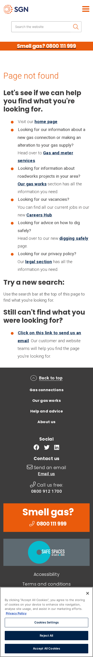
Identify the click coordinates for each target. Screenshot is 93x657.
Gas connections (46, 390)
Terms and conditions (46, 584)
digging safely (73, 238)
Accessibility (46, 574)
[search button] (75, 26)
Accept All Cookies (46, 648)
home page (46, 121)
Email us (46, 473)
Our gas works (32, 184)
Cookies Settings (46, 622)
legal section (38, 261)
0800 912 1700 (46, 491)
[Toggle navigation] (80, 8)
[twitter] (47, 448)
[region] (46, 622)
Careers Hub (39, 215)
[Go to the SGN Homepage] (28, 11)
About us (46, 421)
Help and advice (46, 411)
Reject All (46, 635)
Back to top (51, 378)
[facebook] (36, 448)
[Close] (88, 593)
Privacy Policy (16, 613)
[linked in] (56, 448)
